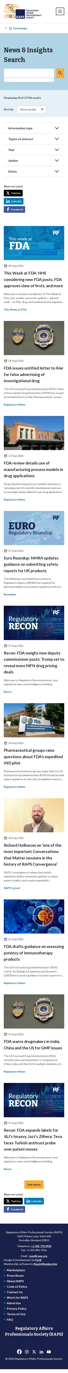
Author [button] (13, 160)
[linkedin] (41, 1352)
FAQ (10, 1319)
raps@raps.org (38, 1256)
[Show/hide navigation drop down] (60, 11)
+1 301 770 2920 (41, 1246)
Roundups (10, 594)
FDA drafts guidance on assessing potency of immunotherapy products (34, 952)
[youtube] (49, 1352)
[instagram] (26, 1352)
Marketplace (16, 1270)
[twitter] (34, 1352)
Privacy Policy (16, 1308)
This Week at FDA (15, 309)
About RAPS (15, 1281)
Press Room (15, 1275)
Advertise (14, 1303)
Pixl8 (38, 1260)
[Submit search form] (60, 73)
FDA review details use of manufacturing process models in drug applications (33, 469)
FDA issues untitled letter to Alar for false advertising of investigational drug (33, 374)
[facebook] (19, 1352)
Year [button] (11, 149)
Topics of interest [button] (20, 139)
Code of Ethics (17, 1286)
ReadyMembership (45, 1264)
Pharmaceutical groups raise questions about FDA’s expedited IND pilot (33, 756)
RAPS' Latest (12, 888)
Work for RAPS (17, 1297)
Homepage (20, 28)
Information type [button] (20, 128)
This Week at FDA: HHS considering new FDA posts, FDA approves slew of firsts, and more (33, 279)
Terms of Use (16, 1314)
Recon (8, 691)
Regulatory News (14, 404)
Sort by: (9, 109)
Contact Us (15, 1292)
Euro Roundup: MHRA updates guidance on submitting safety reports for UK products (31, 564)
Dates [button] (12, 171)
